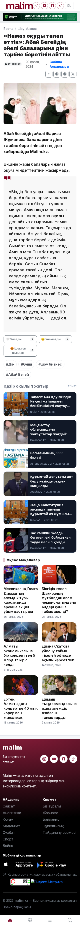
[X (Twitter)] (72, 74)
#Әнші (26, 364)
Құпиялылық (53, 826)
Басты (8, 29)
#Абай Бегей (17, 374)
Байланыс (51, 819)
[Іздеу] (70, 920)
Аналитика (12, 813)
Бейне (8, 845)
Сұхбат (9, 832)
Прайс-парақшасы (17, 907)
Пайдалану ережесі (59, 832)
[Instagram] (36, 5)
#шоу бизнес (50, 364)
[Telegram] (56, 74)
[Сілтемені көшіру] (48, 74)
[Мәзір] (30, 920)
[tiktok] (73, 759)
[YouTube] (44, 5)
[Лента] (50, 920)
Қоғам (8, 819)
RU (69, 6)
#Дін (10, 364)
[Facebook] (52, 5)
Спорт (8, 839)
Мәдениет (11, 826)
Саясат (9, 806)
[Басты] (10, 920)
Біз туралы (52, 806)
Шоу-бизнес (27, 29)
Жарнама (50, 813)
